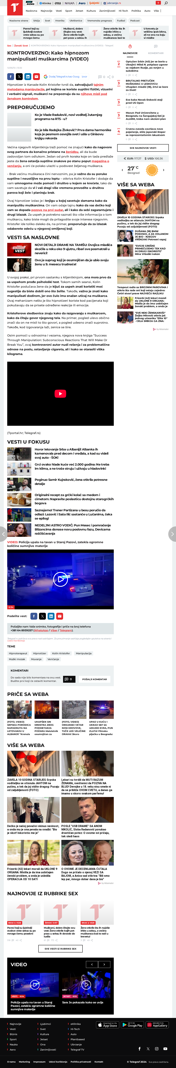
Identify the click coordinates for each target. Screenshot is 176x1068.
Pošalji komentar (94, 679)
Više (156, 10)
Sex (9, 45)
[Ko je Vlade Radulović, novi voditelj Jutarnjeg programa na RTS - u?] (19, 119)
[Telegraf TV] (165, 1048)
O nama (11, 1061)
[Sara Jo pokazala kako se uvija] (86, 984)
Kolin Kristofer (61, 653)
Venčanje (53, 659)
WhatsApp (41, 630)
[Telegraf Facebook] (139, 1048)
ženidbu (72, 152)
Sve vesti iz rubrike (60, 948)
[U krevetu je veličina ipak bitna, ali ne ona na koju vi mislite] (135, 33)
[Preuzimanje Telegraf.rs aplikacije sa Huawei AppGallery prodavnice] (157, 1024)
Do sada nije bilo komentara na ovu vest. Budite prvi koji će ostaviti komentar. (36, 679)
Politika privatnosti (81, 1061)
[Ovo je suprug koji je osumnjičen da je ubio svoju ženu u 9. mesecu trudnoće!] (19, 265)
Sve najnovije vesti (143, 148)
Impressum (39, 1061)
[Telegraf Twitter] (148, 1048)
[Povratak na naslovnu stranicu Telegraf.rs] (15, 7)
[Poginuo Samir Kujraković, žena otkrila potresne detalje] (19, 484)
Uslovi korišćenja (16, 640)
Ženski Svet (21, 45)
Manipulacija (83, 653)
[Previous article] (4, 534)
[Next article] (172, 534)
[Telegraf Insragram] (156, 1048)
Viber (54, 630)
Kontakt (99, 1061)
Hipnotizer (39, 653)
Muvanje (36, 659)
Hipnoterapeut (18, 653)
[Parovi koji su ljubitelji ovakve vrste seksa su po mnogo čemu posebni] (15, 33)
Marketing (24, 1061)
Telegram (66, 630)
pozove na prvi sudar (47, 210)
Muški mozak (17, 659)
